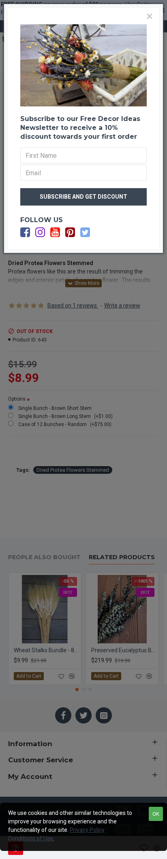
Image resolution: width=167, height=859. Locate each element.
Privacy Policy (87, 830)
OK (155, 814)
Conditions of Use (30, 838)
